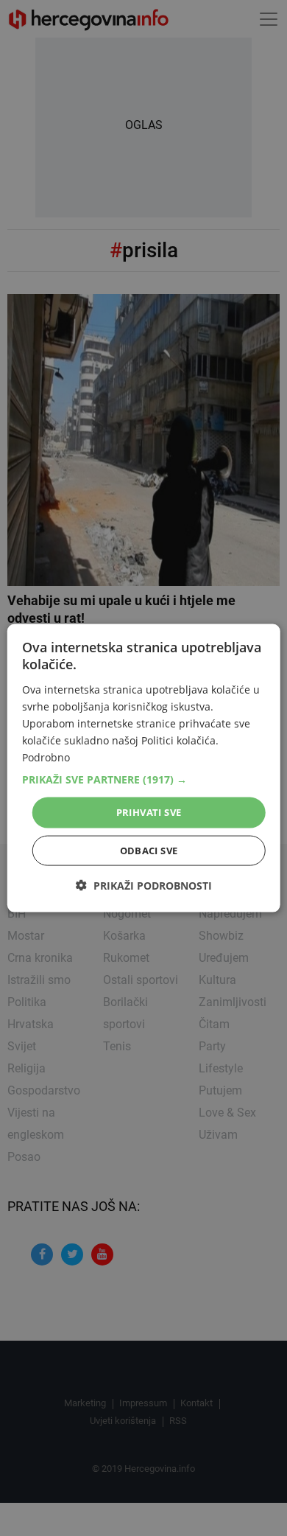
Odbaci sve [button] (149, 849)
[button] (144, 779)
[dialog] (143, 768)
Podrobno (46, 757)
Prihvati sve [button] (149, 812)
